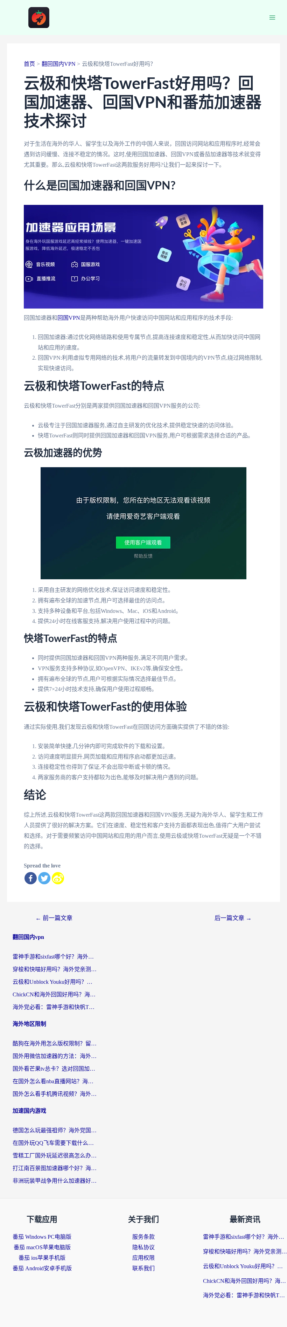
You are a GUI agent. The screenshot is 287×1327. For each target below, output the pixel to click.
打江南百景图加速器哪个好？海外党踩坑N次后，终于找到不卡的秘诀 (55, 1168)
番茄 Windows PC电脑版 (42, 1237)
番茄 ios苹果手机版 (42, 1258)
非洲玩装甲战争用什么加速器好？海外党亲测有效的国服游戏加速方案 (55, 1181)
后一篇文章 (233, 918)
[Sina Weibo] (58, 878)
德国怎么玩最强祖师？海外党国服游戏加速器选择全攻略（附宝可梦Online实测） (55, 1130)
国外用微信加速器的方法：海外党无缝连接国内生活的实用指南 (55, 1056)
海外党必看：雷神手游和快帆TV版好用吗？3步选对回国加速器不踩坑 (55, 1007)
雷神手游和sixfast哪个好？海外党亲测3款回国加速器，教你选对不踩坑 (55, 957)
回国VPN (68, 318)
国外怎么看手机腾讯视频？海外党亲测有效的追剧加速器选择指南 (55, 1094)
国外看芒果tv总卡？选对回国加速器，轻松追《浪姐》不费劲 (55, 1069)
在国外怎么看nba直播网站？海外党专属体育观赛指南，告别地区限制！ (55, 1081)
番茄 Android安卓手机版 (42, 1268)
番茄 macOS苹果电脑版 (42, 1247)
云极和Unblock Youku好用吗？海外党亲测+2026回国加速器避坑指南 (55, 982)
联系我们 (143, 1268)
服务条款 (143, 1237)
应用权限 (143, 1258)
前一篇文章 (53, 918)
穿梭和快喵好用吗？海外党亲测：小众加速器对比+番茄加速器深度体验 (55, 969)
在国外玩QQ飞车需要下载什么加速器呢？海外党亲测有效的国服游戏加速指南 (55, 1143)
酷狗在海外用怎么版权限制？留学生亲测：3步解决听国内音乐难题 (55, 1043)
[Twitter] (44, 878)
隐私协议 (143, 1247)
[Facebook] (30, 878)
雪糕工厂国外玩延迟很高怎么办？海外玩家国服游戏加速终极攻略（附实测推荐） (55, 1156)
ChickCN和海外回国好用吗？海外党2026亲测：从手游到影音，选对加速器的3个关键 (55, 994)
